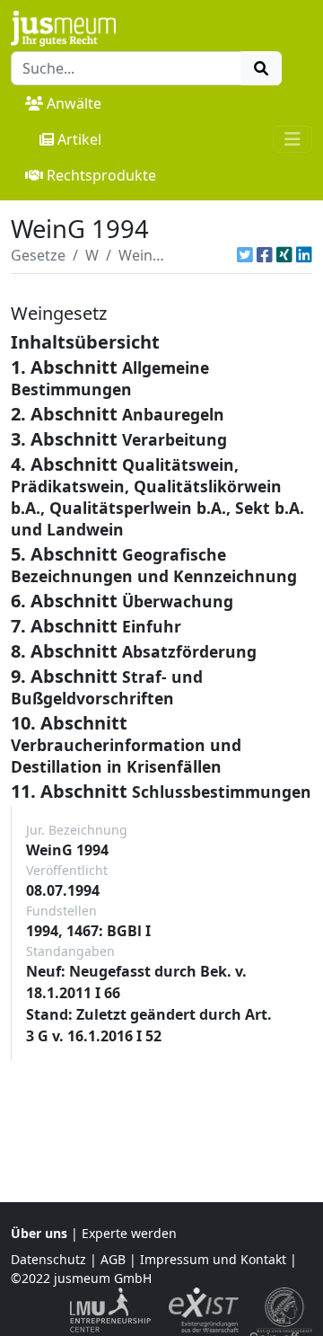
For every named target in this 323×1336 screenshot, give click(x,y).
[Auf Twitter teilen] (245, 255)
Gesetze (38, 255)
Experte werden (129, 1233)
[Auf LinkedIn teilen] (304, 255)
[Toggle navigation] (292, 139)
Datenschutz (48, 1259)
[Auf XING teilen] (284, 255)
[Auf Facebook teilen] (265, 255)
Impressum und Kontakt (213, 1259)
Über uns (39, 1233)
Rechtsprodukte (101, 175)
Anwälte (74, 103)
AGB (113, 1259)
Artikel (79, 139)
